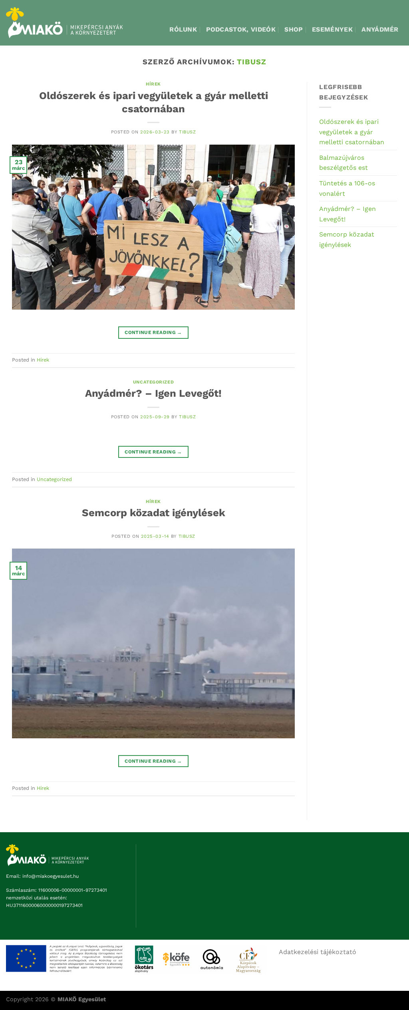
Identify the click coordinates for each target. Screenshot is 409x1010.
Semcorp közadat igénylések (153, 513)
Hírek (43, 360)
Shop (293, 29)
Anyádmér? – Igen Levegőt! (153, 393)
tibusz (187, 132)
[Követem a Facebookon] (395, 66)
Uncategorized (153, 382)
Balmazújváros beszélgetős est (343, 163)
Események (332, 29)
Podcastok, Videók (241, 29)
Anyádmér (380, 29)
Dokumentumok (355, 66)
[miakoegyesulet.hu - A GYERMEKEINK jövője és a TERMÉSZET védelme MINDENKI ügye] (64, 22)
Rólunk (183, 29)
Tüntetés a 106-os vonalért (347, 188)
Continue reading (153, 332)
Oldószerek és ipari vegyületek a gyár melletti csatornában (351, 132)
